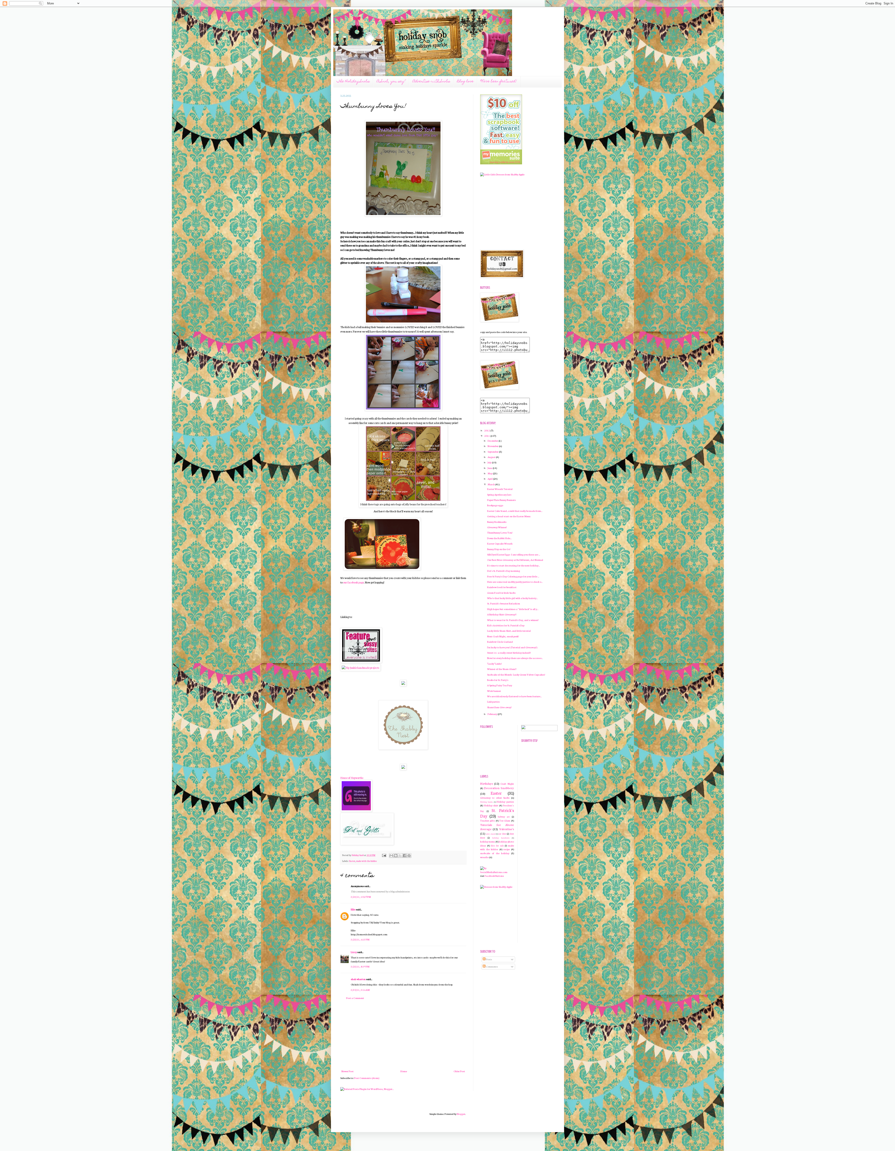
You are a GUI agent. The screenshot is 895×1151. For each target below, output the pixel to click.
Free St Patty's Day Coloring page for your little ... (513, 576)
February (493, 714)
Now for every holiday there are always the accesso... (515, 658)
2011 (487, 435)
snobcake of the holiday (494, 853)
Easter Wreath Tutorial (500, 489)
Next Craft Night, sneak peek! (503, 636)
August (492, 457)
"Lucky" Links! (494, 663)
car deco (502, 833)
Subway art (504, 816)
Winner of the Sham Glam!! (501, 669)
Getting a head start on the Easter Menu (508, 516)
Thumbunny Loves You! (500, 532)
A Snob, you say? (391, 81)
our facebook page (353, 582)
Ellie (353, 909)
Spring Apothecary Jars (499, 494)
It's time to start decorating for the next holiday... (513, 565)
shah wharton (358, 979)
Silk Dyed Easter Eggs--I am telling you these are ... (513, 554)
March (491, 484)
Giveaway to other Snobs (494, 797)
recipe (506, 849)
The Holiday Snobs (353, 81)
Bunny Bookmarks (496, 521)
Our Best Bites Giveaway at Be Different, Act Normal (515, 560)
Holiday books (486, 801)
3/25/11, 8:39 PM (360, 966)
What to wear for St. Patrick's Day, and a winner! (513, 620)
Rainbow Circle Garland (500, 641)
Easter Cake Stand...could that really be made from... (514, 511)
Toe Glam (504, 820)
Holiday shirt (491, 805)
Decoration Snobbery (499, 788)
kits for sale (497, 845)
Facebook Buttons (494, 875)
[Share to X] (400, 855)
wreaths (484, 857)
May (490, 473)
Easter (352, 861)
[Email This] (391, 855)
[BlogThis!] (395, 855)
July (490, 462)
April (490, 478)
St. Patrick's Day (497, 813)
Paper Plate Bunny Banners (501, 500)
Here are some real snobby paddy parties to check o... (515, 581)
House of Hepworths (351, 778)
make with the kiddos (366, 861)
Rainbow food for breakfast (501, 587)
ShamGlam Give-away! (499, 707)
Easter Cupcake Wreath (500, 543)
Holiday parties (505, 801)
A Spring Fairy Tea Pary (499, 685)
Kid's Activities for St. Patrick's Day (505, 625)
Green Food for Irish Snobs (501, 592)
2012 (487, 430)
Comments (491, 966)
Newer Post (347, 1071)
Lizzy (354, 952)
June (490, 468)
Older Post (459, 1071)
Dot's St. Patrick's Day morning (503, 570)
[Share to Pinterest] (409, 855)
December (493, 440)
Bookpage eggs (495, 505)
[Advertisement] (403, 1034)
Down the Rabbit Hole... (499, 538)
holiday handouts (500, 837)
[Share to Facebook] (404, 855)
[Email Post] (384, 855)
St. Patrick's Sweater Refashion (503, 603)
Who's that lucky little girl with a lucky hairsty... (512, 598)
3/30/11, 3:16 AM (360, 990)
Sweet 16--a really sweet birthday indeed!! (509, 652)
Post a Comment (355, 998)
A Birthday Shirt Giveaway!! (501, 614)
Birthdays (486, 783)
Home (403, 1071)
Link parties (493, 701)
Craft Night (507, 783)
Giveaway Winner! (497, 527)
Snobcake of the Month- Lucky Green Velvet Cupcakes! (516, 674)
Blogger (461, 1114)
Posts (488, 959)
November (493, 446)
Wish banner (494, 691)
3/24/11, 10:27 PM (361, 896)
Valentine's (506, 829)
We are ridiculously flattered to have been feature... (514, 696)
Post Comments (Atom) (366, 1078)
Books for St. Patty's (497, 680)
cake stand (490, 833)
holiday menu (487, 841)
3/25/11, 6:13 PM (360, 939)
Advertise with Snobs (431, 81)
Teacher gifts (487, 820)
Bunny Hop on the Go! (498, 549)
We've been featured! (499, 81)
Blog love (465, 81)
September (493, 451)
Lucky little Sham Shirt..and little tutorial (509, 630)
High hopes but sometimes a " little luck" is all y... (512, 609)
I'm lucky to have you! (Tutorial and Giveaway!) (512, 647)
